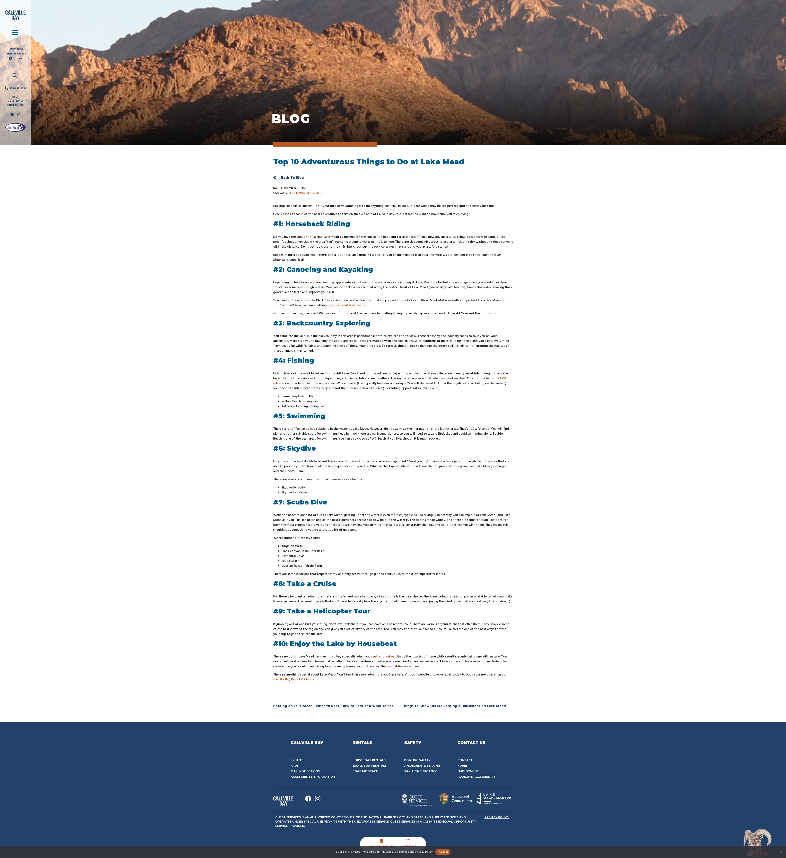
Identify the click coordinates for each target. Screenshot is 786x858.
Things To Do (314, 193)
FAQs (295, 765)
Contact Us (467, 760)
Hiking (300, 193)
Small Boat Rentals (369, 765)
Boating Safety (417, 760)
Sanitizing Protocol (421, 771)
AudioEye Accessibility (476, 777)
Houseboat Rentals (369, 760)
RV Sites (297, 760)
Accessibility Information (313, 777)
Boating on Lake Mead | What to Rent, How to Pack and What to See (334, 706)
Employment (468, 771)
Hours (462, 765)
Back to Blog (292, 178)
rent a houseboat (383, 656)
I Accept (442, 851)
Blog (292, 193)
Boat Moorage (365, 771)
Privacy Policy (496, 817)
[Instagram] (18, 115)
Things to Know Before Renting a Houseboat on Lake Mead (455, 706)
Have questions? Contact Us (15, 101)
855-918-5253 (17, 88)
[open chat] (757, 842)
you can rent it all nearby (348, 305)
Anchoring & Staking (422, 765)
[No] (781, 852)
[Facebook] (12, 115)
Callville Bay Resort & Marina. (294, 679)
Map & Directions (305, 771)
